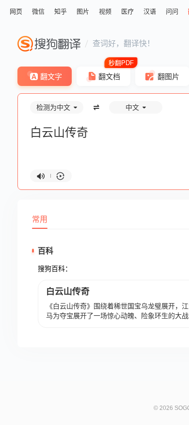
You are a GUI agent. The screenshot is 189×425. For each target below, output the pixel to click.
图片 (83, 11)
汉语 (149, 11)
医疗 (127, 11)
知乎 (60, 11)
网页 (16, 11)
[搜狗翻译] (48, 43)
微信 (38, 11)
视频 (105, 11)
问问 (172, 11)
